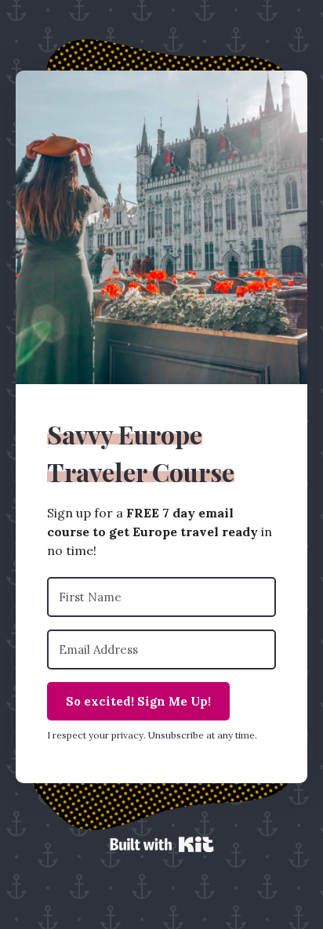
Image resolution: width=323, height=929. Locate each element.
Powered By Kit (162, 844)
